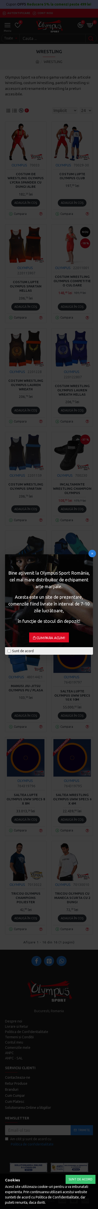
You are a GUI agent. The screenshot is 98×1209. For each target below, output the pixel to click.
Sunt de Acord (80, 1179)
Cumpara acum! (50, 638)
